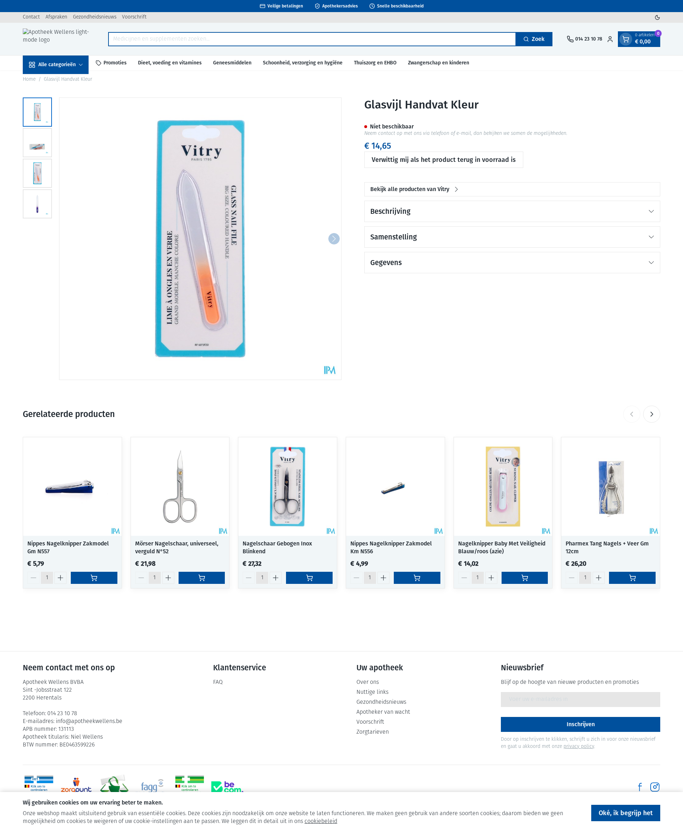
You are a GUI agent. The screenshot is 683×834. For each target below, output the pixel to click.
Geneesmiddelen (232, 63)
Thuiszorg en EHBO (375, 63)
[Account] (610, 39)
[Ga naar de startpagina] (58, 38)
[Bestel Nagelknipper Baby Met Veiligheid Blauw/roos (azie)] (525, 578)
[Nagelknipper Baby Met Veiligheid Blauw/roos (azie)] (503, 486)
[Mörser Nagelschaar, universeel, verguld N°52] (180, 486)
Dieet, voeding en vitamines (170, 63)
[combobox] (312, 39)
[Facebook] (640, 787)
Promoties (115, 63)
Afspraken (56, 17)
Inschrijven (581, 724)
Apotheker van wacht (383, 712)
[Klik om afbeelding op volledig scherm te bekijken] (200, 239)
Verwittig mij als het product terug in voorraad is (444, 160)
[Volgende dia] (651, 414)
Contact (31, 17)
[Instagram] (655, 787)
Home (29, 79)
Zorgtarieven (372, 732)
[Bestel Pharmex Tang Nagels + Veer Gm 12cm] (632, 578)
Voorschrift (134, 17)
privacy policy (578, 746)
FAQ (218, 682)
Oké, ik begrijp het (626, 813)
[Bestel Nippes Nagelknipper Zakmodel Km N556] (417, 578)
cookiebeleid (321, 821)
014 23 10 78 (62, 714)
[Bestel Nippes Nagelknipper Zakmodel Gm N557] (94, 578)
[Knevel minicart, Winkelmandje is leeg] (625, 39)
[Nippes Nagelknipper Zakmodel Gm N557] (72, 486)
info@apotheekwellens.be (89, 721)
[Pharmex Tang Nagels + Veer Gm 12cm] (610, 486)
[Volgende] (334, 238)
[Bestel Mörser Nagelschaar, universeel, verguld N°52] (202, 578)
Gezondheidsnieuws (94, 17)
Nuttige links (372, 692)
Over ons (367, 682)
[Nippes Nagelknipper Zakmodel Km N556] (395, 486)
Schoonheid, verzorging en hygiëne (303, 63)
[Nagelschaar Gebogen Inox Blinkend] (287, 486)
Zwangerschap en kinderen (438, 63)
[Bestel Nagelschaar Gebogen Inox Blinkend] (309, 578)
